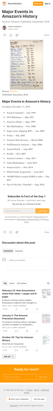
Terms (36, 390)
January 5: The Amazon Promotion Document (15, 317)
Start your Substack (20, 399)
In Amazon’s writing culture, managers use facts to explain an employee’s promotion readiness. (19, 323)
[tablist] (13, 251)
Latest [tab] (11, 283)
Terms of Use (39, 217)
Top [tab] (5, 283)
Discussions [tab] (22, 283)
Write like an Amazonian (13, 343)
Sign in (47, 3)
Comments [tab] (8, 251)
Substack (14, 405)
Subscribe (38, 3)
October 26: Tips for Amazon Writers (17, 339)
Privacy (29, 390)
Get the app (39, 399)
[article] (26, 300)
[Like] (4, 35)
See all (7, 356)
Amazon (14, 91)
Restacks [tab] (19, 251)
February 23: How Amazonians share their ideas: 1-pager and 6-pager (19, 293)
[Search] (48, 283)
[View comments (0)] (10, 35)
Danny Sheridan (14, 27)
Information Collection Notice (28, 219)
